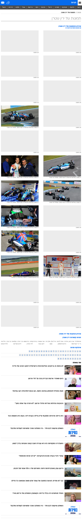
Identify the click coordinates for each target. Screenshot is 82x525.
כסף (37, 7)
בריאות (30, 7)
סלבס (17, 7)
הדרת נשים (4, 344)
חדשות (72, 7)
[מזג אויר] (8, 2)
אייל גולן (53, 341)
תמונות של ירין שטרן (68, 12)
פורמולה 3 (78, 341)
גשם (51, 344)
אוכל (23, 7)
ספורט (57, 7)
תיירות (11, 7)
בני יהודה (20, 341)
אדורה (66, 341)
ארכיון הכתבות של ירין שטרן (70, 334)
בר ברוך (8, 341)
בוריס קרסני (33, 341)
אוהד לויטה (60, 341)
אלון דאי (47, 341)
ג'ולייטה (3, 341)
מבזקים (64, 7)
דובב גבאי (41, 344)
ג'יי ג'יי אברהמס (76, 344)
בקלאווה (14, 341)
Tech (4, 7)
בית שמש (26, 341)
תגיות (73, 3)
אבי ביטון (71, 341)
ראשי (79, 7)
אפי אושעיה (41, 341)
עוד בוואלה (77, 363)
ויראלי (50, 7)
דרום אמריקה (17, 344)
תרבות (43, 7)
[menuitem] (72, 7)
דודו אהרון (30, 344)
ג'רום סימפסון (62, 344)
